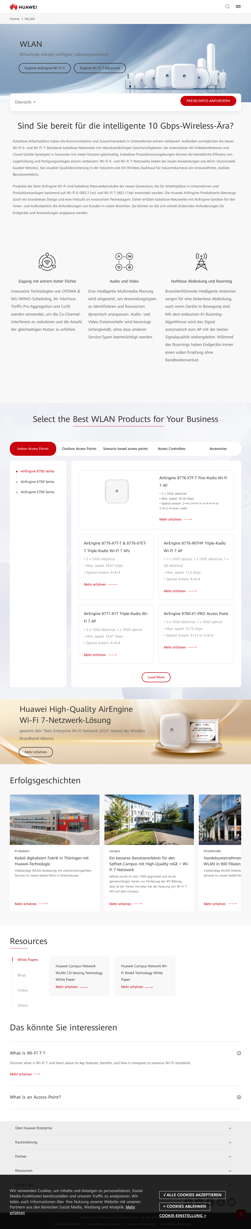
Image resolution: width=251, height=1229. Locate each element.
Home (14, 19)
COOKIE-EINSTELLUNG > (182, 1216)
